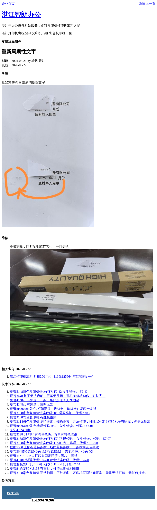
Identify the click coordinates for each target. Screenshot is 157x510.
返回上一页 (147, 3)
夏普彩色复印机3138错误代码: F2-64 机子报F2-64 (45, 464)
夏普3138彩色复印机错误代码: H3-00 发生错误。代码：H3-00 (54, 443)
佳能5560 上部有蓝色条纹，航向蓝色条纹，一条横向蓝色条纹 (54, 447)
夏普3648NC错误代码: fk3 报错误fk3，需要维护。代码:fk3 (51, 451)
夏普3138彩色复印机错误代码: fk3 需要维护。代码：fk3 (50, 413)
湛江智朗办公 (21, 14)
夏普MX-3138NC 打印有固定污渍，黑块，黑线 (43, 455)
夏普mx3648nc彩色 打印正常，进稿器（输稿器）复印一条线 (53, 408)
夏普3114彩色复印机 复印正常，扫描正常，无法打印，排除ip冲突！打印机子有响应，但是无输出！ (82, 421)
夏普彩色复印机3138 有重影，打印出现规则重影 (44, 468)
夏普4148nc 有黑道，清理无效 (31, 404)
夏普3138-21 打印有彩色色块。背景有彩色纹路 (43, 434)
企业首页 (8, 3)
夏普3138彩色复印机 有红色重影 (33, 417)
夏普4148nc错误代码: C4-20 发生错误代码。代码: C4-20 (49, 460)
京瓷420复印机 (20, 430)
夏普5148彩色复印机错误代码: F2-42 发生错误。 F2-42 (48, 391)
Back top (13, 493)
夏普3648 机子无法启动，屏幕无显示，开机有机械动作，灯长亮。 (57, 396)
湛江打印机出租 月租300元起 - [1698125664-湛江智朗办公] (51, 376)
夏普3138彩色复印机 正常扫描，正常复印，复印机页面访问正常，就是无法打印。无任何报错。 (79, 473)
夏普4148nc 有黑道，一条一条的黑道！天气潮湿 (44, 400)
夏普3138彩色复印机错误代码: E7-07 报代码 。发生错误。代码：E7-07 (60, 438)
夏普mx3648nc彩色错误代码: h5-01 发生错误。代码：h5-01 (51, 426)
